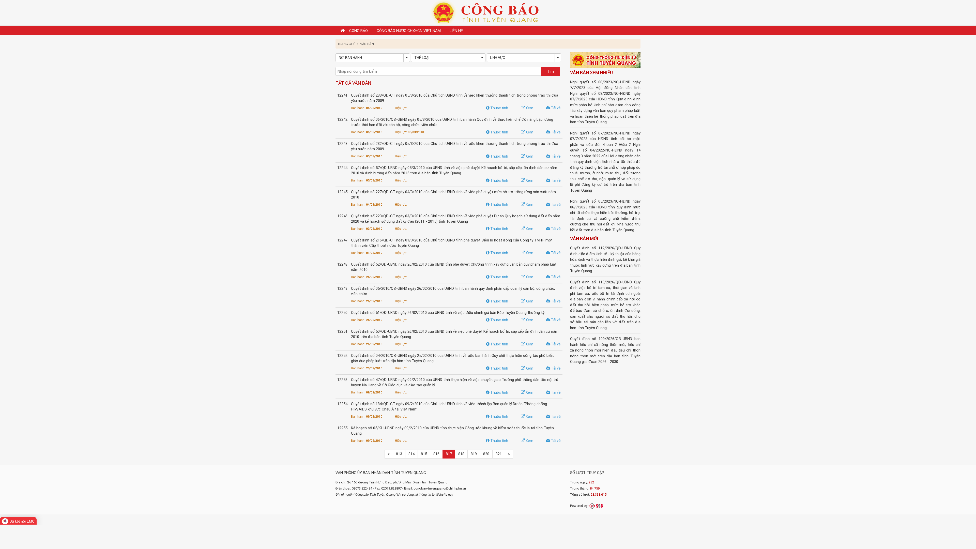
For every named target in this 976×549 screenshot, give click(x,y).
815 (424, 454)
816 (436, 454)
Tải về (555, 108)
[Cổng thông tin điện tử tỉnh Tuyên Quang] (605, 60)
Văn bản (367, 44)
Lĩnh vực (497, 58)
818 (461, 454)
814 (411, 454)
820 (486, 454)
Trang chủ (347, 44)
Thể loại (421, 58)
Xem (529, 108)
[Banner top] (488, 12)
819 (474, 454)
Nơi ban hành (350, 58)
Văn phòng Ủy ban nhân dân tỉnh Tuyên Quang (381, 472)
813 (399, 454)
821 (499, 454)
